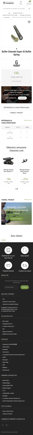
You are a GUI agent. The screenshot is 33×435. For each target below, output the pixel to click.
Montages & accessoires (25, 15)
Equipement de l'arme (17, 13)
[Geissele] (16, 63)
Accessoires (6, 17)
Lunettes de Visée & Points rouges (10, 15)
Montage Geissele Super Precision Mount (25, 171)
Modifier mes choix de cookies (10, 334)
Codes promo (6, 352)
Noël (4, 365)
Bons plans (5, 359)
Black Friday (5, 362)
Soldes (4, 357)
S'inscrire (24, 287)
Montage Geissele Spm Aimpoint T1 (8, 170)
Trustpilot (3, 240)
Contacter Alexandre (16, 218)
